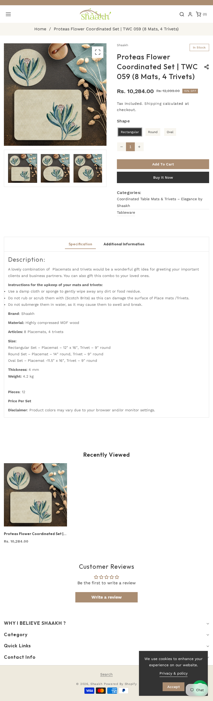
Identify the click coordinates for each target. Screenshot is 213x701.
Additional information (124, 244)
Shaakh (96, 684)
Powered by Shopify (120, 684)
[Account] (190, 14)
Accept (173, 687)
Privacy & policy (173, 673)
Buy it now (163, 177)
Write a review (106, 597)
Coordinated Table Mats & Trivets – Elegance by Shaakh (159, 202)
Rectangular (130, 132)
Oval (170, 132)
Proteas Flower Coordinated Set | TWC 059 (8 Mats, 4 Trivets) (33, 533)
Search (106, 674)
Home (40, 28)
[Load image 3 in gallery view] (88, 168)
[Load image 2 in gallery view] (55, 168)
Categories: (129, 192)
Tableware (126, 212)
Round (153, 132)
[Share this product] (206, 67)
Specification (80, 244)
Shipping (153, 103)
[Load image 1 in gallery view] (22, 168)
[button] (8, 14)
